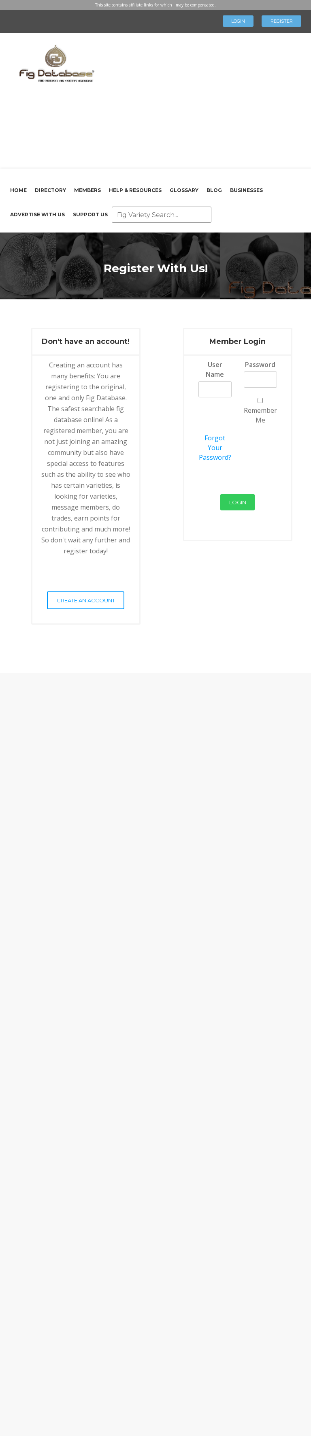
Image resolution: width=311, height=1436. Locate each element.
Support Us (90, 214)
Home (18, 190)
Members (87, 190)
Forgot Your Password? (215, 447)
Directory (50, 190)
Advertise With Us (37, 214)
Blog (214, 190)
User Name (215, 369)
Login (238, 21)
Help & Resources (135, 190)
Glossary (184, 190)
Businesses (246, 190)
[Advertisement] (200, 99)
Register (282, 21)
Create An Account (86, 600)
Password (260, 364)
